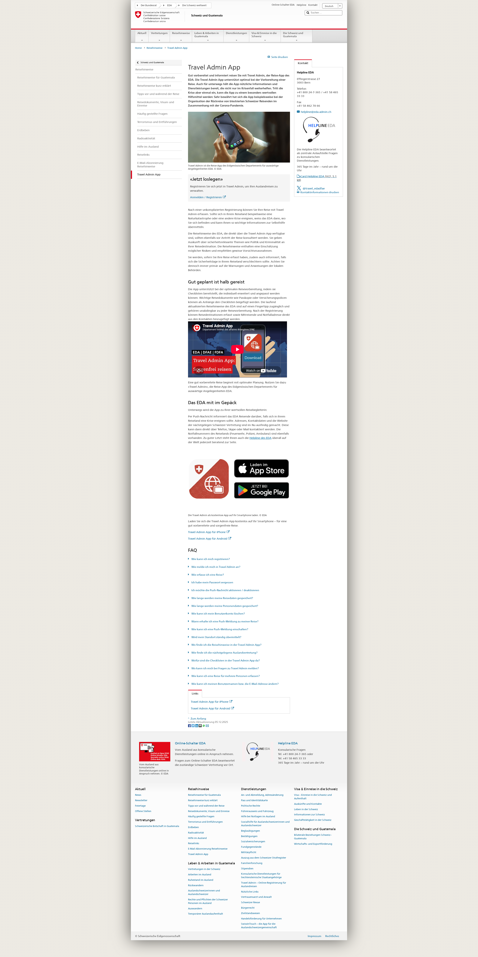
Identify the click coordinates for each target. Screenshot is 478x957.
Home (138, 48)
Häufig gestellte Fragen (201, 816)
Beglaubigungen (250, 830)
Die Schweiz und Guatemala (293, 35)
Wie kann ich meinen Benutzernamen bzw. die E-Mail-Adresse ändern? (235, 683)
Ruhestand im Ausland (200, 880)
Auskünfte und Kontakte (308, 803)
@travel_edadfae (314, 188)
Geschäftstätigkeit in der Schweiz (312, 820)
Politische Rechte (250, 805)
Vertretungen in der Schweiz (204, 869)
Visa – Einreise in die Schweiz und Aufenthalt (313, 797)
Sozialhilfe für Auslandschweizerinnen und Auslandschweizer (265, 823)
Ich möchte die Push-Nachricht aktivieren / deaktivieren (225, 590)
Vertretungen (159, 33)
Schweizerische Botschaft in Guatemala (157, 826)
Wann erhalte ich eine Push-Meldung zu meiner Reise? (224, 621)
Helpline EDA (288, 743)
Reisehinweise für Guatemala (204, 795)
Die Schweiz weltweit (194, 5)
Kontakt (301, 63)
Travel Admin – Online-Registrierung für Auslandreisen (263, 884)
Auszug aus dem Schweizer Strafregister (263, 857)
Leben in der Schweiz (306, 809)
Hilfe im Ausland (197, 838)
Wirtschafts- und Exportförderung (313, 843)
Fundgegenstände (251, 847)
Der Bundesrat (149, 5)
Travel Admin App (198, 854)
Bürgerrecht (247, 907)
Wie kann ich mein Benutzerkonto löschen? (218, 613)
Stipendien (247, 868)
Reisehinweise (181, 33)
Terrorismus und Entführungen (205, 821)
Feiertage (140, 805)
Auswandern (195, 908)
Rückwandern (196, 885)
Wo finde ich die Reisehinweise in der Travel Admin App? (226, 644)
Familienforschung (251, 863)
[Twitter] (193, 725)
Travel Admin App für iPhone (207, 532)
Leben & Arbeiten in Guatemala (206, 35)
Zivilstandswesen (250, 913)
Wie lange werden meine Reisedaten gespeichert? (222, 598)
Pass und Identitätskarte (254, 800)
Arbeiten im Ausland (199, 874)
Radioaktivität (196, 832)
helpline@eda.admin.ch (316, 112)
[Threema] (200, 725)
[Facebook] (190, 725)
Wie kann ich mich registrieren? (210, 559)
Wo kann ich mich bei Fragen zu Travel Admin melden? (225, 668)
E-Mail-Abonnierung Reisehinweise (207, 849)
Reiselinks (193, 843)
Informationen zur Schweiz (309, 814)
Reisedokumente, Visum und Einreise (208, 811)
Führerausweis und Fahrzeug (257, 811)
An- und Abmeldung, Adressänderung (262, 795)
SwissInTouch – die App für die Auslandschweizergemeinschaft (259, 926)
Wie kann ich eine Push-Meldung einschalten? (219, 629)
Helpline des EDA (260, 438)
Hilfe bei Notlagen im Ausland (258, 816)
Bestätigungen (249, 836)
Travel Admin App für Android (207, 538)
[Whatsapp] (204, 725)
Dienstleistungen (236, 33)
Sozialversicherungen (253, 841)
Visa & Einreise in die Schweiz (264, 35)
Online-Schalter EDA (190, 743)
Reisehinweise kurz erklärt (203, 800)
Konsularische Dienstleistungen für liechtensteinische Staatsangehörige (261, 876)
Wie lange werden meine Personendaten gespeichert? (224, 605)
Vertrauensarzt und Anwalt (256, 897)
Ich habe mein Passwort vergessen (212, 582)
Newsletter (141, 800)
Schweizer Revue (250, 902)
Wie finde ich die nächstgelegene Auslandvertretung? (224, 652)
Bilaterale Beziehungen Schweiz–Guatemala (313, 837)
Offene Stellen (143, 811)
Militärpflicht (248, 852)
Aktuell (141, 33)
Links (193, 693)
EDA (169, 5)
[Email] (207, 725)
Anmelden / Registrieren (206, 197)
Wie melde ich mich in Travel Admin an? (215, 566)
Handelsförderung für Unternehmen (261, 918)
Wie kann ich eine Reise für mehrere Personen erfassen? (225, 675)
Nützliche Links (249, 891)
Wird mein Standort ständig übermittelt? (216, 637)
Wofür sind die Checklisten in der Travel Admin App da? (225, 660)
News (138, 795)
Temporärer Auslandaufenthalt (205, 914)
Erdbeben (193, 827)
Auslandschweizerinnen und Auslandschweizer (204, 892)
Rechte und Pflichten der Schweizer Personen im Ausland (208, 901)
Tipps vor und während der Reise (206, 805)
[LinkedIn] (197, 725)
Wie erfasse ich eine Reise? (207, 574)
